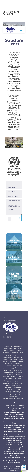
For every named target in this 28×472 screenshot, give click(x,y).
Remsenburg (8, 387)
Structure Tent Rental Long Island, (13, 461)
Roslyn (5, 359)
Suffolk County (18, 346)
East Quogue (18, 372)
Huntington (8, 378)
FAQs (4, 317)
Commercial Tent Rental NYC (14, 442)
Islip (15, 378)
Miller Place (10, 382)
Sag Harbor (9, 389)
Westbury (5, 361)
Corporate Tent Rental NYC (14, 440)
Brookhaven (8, 365)
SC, (17, 462)
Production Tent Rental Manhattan (14, 435)
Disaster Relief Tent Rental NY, (14, 446)
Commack (6, 369)
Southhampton (17, 391)
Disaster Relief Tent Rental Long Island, (14, 457)
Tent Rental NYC (8, 436)
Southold (8, 393)
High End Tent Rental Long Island (14, 416)
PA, (13, 462)
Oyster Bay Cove (7, 357)
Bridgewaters (18, 363)
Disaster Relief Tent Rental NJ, (11, 448)
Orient (21, 383)
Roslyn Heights (13, 359)
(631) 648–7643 (7, 336)
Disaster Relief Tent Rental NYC (14, 459)
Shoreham (17, 389)
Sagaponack (17, 387)
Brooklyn (20, 348)
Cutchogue (14, 369)
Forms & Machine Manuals (9, 320)
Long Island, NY (8, 346)
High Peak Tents (14, 241)
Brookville (19, 350)
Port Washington (18, 357)
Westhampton (13, 396)
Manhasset (9, 354)
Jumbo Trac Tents (14, 258)
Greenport (13, 376)
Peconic (8, 385)
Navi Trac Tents (14, 274)
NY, (24, 461)
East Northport (8, 372)
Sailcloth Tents (14, 292)
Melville (21, 380)
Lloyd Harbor (6, 380)
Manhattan (20, 398)
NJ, (9, 462)
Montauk (17, 382)
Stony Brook (16, 393)
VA (19, 462)
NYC (15, 348)
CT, (11, 462)
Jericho (21, 352)
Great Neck (15, 352)
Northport (15, 383)
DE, (15, 462)
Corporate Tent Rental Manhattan (13, 431)
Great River (6, 376)
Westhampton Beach (9, 398)
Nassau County (8, 348)
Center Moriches (17, 365)
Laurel (19, 378)
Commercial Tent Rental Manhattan (14, 433)
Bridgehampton (8, 363)
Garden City (6, 352)
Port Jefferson (16, 385)
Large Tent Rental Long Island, (12, 418)
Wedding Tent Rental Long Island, (14, 405)
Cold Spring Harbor (17, 367)
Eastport (18, 374)
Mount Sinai (6, 383)
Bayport (21, 361)
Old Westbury (9, 356)
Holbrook (21, 376)
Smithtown (8, 391)
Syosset (21, 359)
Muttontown (17, 354)
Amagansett (13, 361)
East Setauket (10, 374)
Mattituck (14, 380)
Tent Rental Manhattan (10, 425)
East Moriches (18, 370)
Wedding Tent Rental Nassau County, (14, 414)
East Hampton (8, 370)
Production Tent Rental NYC (14, 444)
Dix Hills (21, 369)
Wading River (9, 395)
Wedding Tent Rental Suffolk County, (14, 412)
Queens (6, 350)
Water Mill (18, 395)
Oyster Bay (18, 356)
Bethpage (12, 350)
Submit (17, 218)
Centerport (7, 367)
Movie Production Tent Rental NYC (15, 438)
